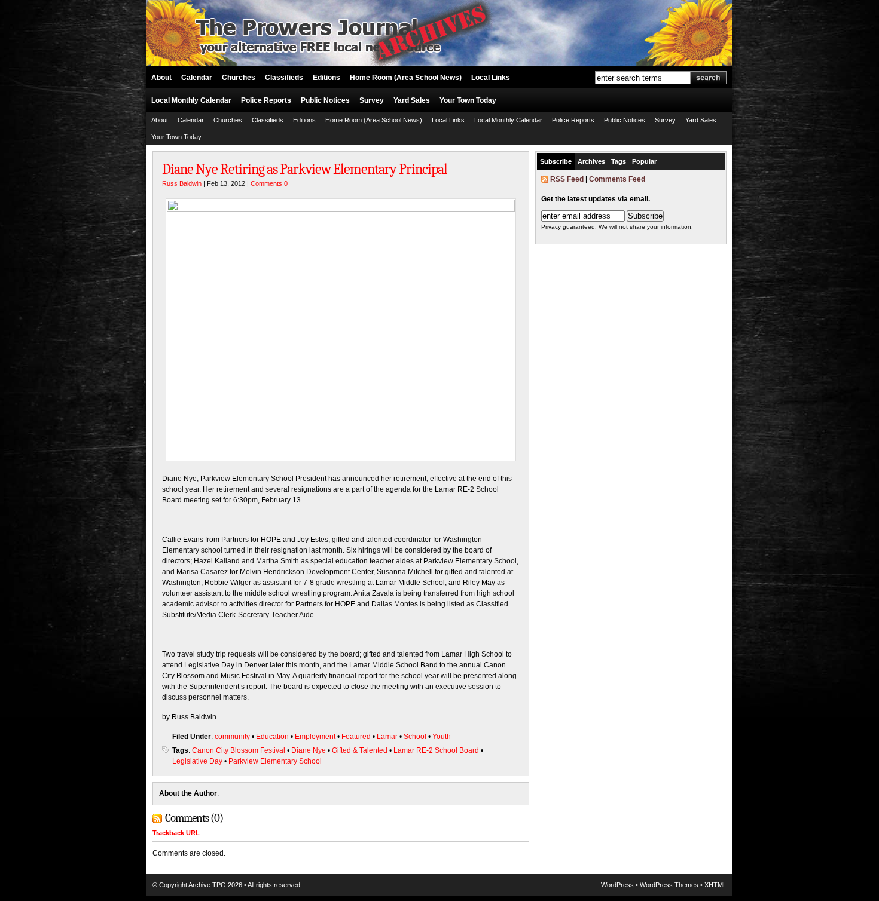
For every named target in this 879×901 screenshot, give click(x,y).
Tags (618, 161)
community (232, 737)
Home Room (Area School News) (406, 77)
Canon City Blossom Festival (238, 750)
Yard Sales (411, 100)
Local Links (490, 77)
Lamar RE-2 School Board (436, 750)
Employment (315, 737)
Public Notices (325, 100)
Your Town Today (467, 100)
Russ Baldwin (182, 183)
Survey (371, 100)
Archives (591, 161)
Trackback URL (176, 832)
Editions (326, 77)
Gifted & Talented (359, 750)
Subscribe (556, 161)
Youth (441, 737)
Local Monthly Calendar (191, 100)
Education (272, 737)
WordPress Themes (669, 884)
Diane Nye (308, 750)
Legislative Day (197, 761)
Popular (644, 161)
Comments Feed (617, 179)
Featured (356, 737)
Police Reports (266, 100)
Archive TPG (207, 884)
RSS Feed (567, 179)
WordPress (617, 884)
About (161, 77)
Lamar (387, 737)
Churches (238, 77)
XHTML (715, 884)
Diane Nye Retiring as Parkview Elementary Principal (304, 169)
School (415, 737)
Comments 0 (269, 183)
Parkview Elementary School (275, 761)
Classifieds (284, 77)
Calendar (196, 77)
